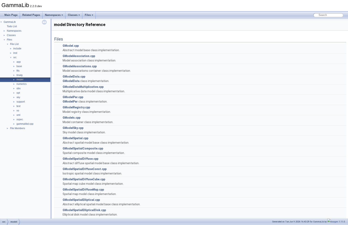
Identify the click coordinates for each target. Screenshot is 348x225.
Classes (73, 15)
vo (18, 110)
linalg (20, 75)
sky (18, 97)
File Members (17, 128)
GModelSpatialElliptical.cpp (81, 199)
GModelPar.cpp (73, 97)
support (21, 101)
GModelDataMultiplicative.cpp (83, 86)
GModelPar (70, 101)
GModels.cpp (71, 117)
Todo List (12, 26)
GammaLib (10, 22)
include (17, 48)
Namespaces (53, 15)
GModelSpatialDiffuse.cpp (80, 158)
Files (88, 15)
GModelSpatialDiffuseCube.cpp (84, 179)
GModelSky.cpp (73, 128)
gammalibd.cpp (25, 123)
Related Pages (31, 15)
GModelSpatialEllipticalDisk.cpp (84, 210)
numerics (22, 84)
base (19, 66)
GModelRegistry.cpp (76, 107)
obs (19, 88)
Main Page (11, 15)
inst (15, 53)
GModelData (71, 81)
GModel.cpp (71, 45)
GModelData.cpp (74, 76)
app (19, 61)
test (18, 106)
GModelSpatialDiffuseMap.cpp (83, 189)
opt (18, 92)
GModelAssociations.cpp (80, 66)
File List (14, 44)
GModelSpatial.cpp (75, 138)
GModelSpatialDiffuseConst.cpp (85, 169)
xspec (20, 119)
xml (18, 115)
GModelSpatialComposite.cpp (83, 148)
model (20, 79)
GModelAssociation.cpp (79, 56)
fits (18, 70)
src (15, 57)
